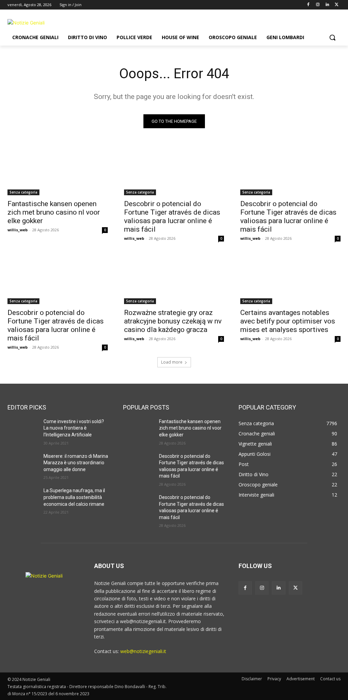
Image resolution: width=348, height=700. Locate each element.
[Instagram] (318, 5)
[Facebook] (308, 5)
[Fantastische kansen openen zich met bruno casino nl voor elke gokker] (57, 170)
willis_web (17, 229)
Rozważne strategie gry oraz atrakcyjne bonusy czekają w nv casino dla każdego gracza (173, 321)
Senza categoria (23, 192)
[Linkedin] (327, 5)
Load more (171, 362)
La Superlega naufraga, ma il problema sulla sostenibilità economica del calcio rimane (74, 497)
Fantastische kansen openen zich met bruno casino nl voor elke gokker (53, 212)
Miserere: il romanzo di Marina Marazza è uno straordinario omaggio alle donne (76, 462)
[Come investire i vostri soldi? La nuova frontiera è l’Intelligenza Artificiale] (22, 429)
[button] (332, 37)
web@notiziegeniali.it (143, 651)
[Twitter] (337, 5)
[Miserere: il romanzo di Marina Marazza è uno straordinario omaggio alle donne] (22, 463)
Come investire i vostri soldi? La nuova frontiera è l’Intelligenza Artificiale (74, 428)
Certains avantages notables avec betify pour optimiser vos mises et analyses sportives (287, 321)
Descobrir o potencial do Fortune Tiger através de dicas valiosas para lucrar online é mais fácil (172, 216)
